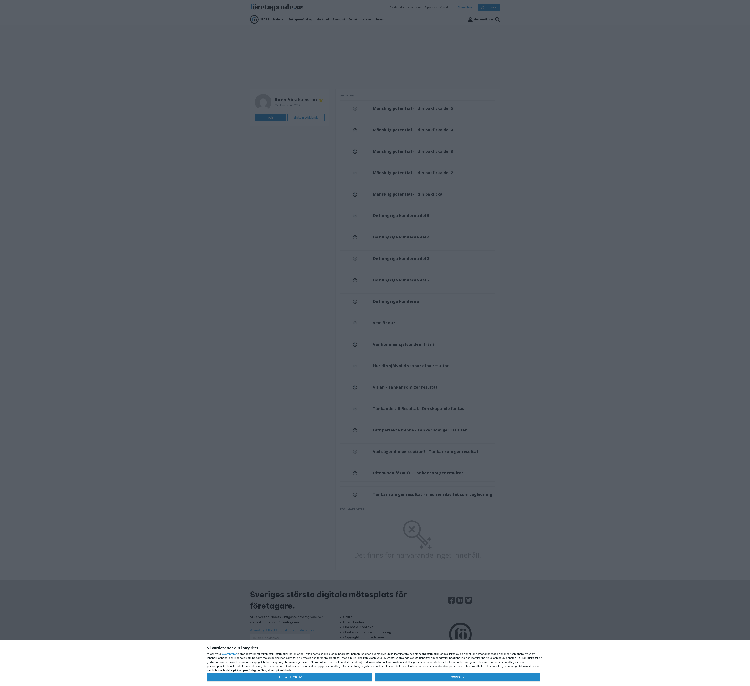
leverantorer (229, 653)
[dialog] (375, 663)
